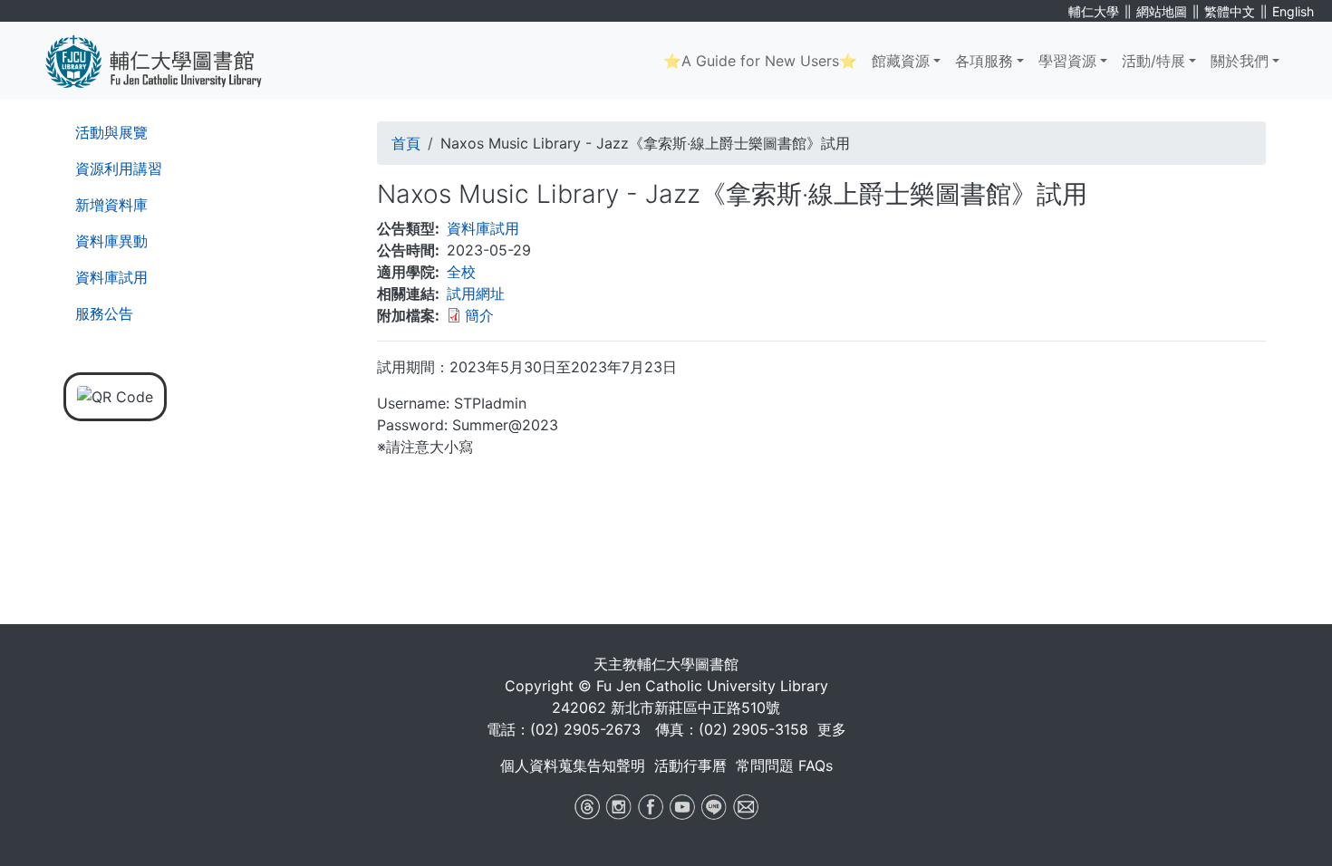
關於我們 (1240, 61)
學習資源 (1067, 61)
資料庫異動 (111, 241)
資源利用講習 (118, 168)
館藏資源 (901, 61)
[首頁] (167, 61)
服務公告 (104, 313)
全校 (461, 272)
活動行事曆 (690, 765)
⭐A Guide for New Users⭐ (760, 61)
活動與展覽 (111, 132)
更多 (831, 729)
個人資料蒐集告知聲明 (572, 765)
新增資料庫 (111, 205)
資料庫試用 (111, 277)
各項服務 (984, 61)
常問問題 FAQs (784, 765)
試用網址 (476, 293)
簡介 (479, 315)
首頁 (405, 143)
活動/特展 (1153, 61)
